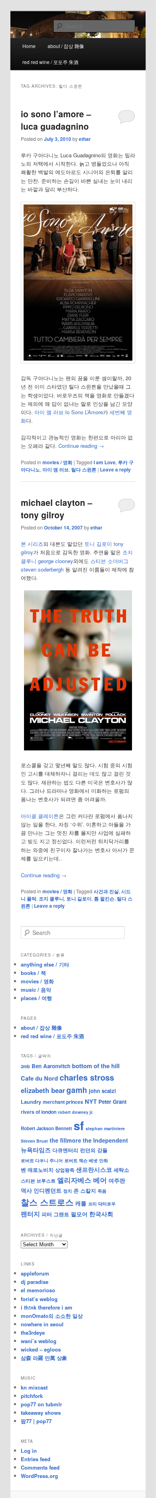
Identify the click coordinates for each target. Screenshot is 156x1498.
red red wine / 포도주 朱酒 (50, 61)
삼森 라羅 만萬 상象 (44, 1358)
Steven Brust (34, 1141)
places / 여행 (36, 998)
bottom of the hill (96, 1065)
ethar (85, 138)
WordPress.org (39, 1476)
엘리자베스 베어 (82, 1180)
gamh (76, 1090)
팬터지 (30, 1213)
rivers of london (38, 1111)
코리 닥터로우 (102, 1203)
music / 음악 (36, 989)
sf (79, 1125)
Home (29, 45)
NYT (91, 1101)
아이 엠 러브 (55, 469)
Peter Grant (112, 1101)
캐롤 (80, 1203)
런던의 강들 (94, 1150)
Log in (29, 1450)
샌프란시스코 (94, 1169)
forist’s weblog (39, 1299)
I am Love (105, 462)
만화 (103, 1160)
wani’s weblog (38, 1341)
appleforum (35, 1273)
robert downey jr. (75, 1112)
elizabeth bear (43, 1090)
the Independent (105, 1140)
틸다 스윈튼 (83, 469)
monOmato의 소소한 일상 (52, 1316)
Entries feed (35, 1459)
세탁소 (121, 1169)
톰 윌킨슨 (104, 898)
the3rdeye (33, 1332)
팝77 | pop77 (36, 1421)
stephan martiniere (105, 1128)
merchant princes (63, 1101)
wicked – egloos (41, 1349)
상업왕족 (64, 1169)
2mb (25, 1066)
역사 (26, 1190)
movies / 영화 (57, 462)
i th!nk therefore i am (46, 1307)
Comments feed (40, 1467)
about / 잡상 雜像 (66, 45)
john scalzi (102, 1091)
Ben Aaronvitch (51, 1066)
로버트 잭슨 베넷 (81, 1160)
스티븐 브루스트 (38, 1180)
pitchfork (32, 1396)
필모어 (79, 1214)
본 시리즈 (32, 543)
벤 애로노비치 (37, 1169)
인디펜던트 (48, 1190)
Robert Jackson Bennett (46, 1128)
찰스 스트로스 (47, 1202)
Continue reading (81, 445)
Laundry (31, 1101)
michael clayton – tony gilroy (56, 508)
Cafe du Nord (39, 1078)
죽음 (102, 1190)
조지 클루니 (51, 898)
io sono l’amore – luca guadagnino (56, 120)
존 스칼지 (85, 1190)
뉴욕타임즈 (36, 1149)
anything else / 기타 (45, 964)
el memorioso (38, 1290)
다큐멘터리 (65, 1150)
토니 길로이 (79, 898)
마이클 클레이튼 (40, 816)
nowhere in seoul (42, 1324)
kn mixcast (34, 1387)
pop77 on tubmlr (41, 1404)
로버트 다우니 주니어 (42, 1160)
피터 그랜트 (55, 1214)
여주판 (116, 1180)
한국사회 (101, 1213)
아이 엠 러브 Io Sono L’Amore (68, 412)
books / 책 (33, 973)
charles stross (87, 1077)
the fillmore (65, 1140)
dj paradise (34, 1281)
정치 (67, 1190)
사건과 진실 (106, 891)
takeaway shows (41, 1412)
